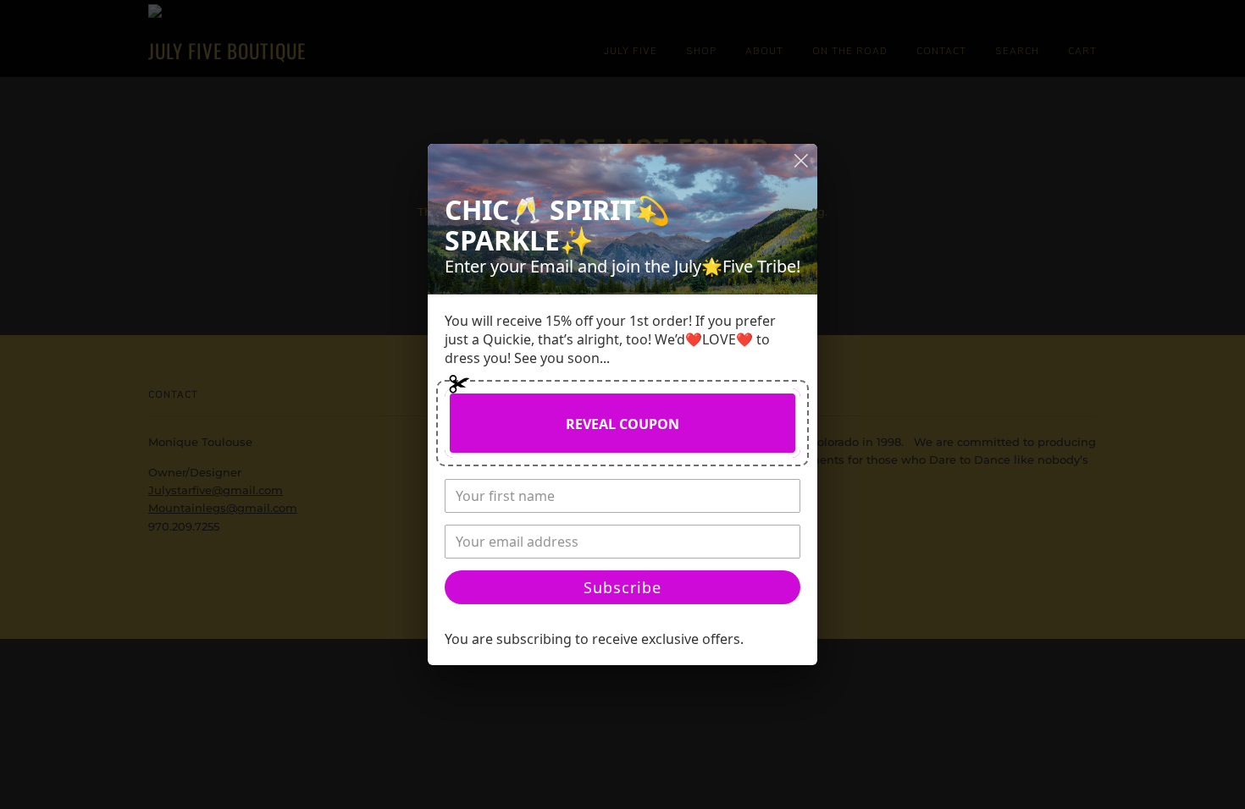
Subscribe (622, 587)
